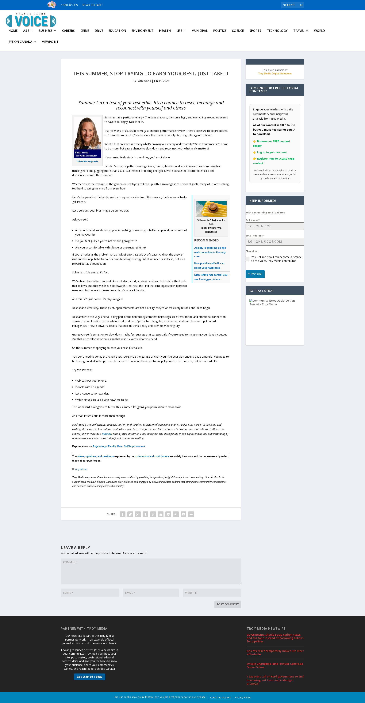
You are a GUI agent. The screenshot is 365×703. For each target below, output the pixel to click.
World (319, 31)
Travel (298, 31)
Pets (119, 446)
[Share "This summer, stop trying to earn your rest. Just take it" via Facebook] (122, 514)
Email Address (255, 235)
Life (179, 31)
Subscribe (255, 274)
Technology (277, 31)
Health (165, 31)
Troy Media (81, 469)
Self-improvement (134, 446)
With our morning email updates (265, 212)
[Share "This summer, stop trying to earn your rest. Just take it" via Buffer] (168, 514)
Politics (219, 31)
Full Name (253, 220)
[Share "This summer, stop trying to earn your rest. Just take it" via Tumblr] (145, 514)
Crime (84, 31)
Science (238, 31)
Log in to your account (272, 152)
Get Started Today (89, 676)
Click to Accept (220, 697)
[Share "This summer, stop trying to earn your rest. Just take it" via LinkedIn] (160, 514)
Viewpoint (50, 42)
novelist (106, 433)
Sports (255, 31)
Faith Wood (144, 81)
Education (117, 31)
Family (112, 446)
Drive (99, 31)
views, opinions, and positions (95, 456)
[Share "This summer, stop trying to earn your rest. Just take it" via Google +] (138, 514)
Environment (142, 31)
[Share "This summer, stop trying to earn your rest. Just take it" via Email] (183, 514)
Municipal (200, 31)
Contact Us (69, 5)
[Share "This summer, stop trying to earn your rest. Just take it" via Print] (191, 514)
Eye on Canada (20, 42)
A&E (26, 31)
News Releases (92, 5)
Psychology (99, 446)
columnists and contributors (152, 456)
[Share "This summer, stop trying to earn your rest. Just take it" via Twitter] (130, 514)
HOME (13, 31)
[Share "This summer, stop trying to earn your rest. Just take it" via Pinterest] (153, 514)
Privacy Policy (243, 697)
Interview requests (87, 161)
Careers (68, 31)
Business (45, 31)
